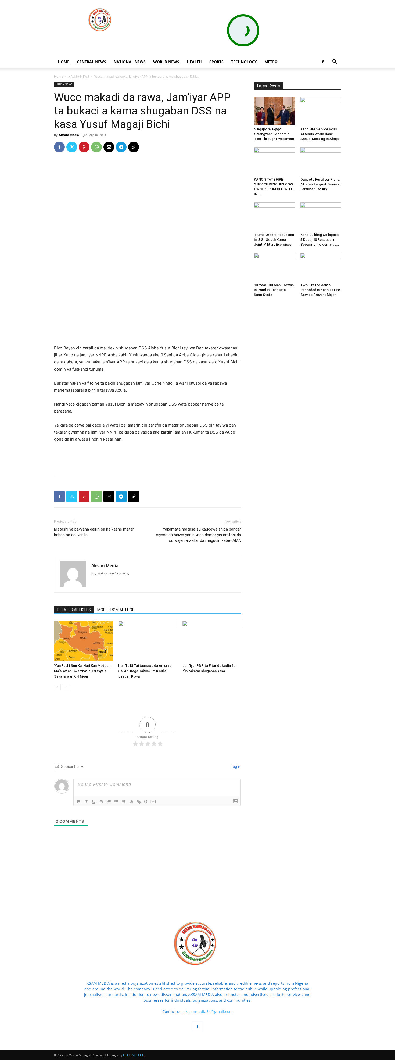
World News (166, 61)
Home (58, 76)
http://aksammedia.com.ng (110, 573)
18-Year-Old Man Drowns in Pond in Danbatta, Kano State (274, 290)
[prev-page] (57, 687)
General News (91, 61)
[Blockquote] (124, 801)
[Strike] (101, 801)
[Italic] (86, 801)
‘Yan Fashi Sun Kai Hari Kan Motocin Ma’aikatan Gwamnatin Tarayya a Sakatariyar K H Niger (82, 671)
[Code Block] (131, 801)
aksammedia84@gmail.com (208, 1011)
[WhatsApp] (96, 147)
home (63, 61)
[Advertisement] (147, 331)
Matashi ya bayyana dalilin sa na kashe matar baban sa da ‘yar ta (94, 532)
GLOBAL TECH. (134, 1055)
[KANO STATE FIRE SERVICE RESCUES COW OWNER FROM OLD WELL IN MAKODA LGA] (274, 161)
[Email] (108, 147)
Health (194, 61)
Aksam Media (69, 135)
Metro (271, 61)
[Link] (139, 801)
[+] (153, 801)
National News (130, 61)
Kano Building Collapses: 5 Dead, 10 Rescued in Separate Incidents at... (319, 239)
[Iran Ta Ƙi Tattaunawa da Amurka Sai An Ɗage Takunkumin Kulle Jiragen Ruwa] (147, 641)
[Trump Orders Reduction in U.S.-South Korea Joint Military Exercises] (274, 216)
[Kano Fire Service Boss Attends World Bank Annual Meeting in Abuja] (320, 111)
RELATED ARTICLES (74, 610)
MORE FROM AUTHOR (116, 610)
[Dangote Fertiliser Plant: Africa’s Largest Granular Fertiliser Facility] (320, 161)
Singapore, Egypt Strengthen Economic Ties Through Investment (274, 134)
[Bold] (78, 801)
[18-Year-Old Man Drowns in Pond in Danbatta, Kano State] (274, 267)
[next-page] (66, 687)
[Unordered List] (116, 801)
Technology (244, 61)
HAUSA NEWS (78, 76)
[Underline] (94, 801)
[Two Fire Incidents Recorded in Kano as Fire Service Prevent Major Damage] (320, 267)
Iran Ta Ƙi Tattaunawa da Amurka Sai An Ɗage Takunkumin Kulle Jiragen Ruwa (144, 671)
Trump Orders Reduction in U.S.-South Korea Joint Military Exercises (274, 239)
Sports (216, 61)
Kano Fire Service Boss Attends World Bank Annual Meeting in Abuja (319, 134)
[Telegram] (121, 147)
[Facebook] (323, 61)
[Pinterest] (84, 147)
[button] (334, 62)
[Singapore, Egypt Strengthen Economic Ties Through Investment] (274, 111)
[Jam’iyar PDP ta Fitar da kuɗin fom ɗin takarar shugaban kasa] (211, 641)
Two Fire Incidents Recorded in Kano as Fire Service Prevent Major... (320, 290)
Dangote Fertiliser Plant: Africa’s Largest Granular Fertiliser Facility (320, 184)
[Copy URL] (133, 147)
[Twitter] (71, 147)
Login (234, 766)
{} (146, 801)
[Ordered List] (109, 801)
